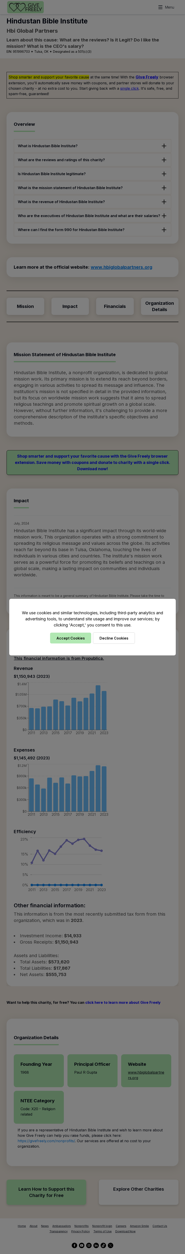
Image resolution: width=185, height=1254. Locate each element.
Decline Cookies (113, 638)
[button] (92, 627)
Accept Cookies (70, 638)
